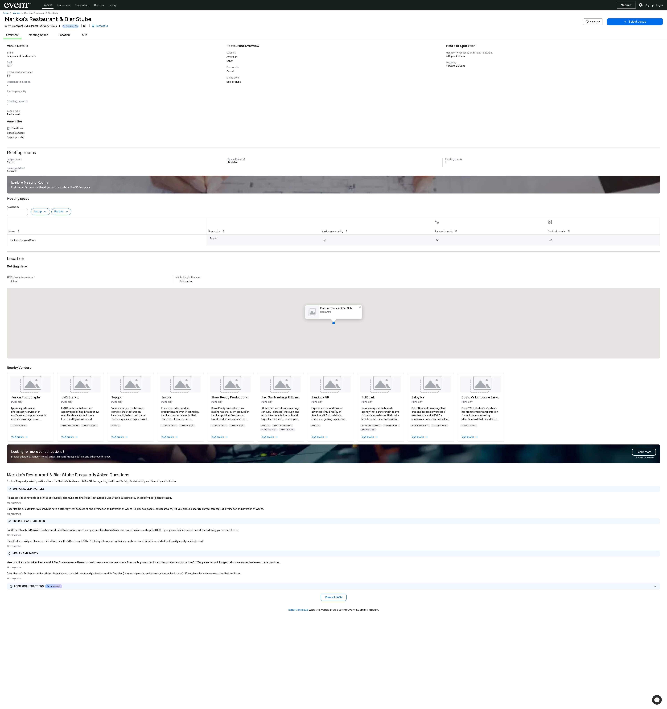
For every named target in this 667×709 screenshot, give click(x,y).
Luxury (113, 5)
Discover (99, 5)
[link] (30, 384)
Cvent (6, 13)
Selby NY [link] (418, 397)
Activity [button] (115, 425)
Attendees (13, 206)
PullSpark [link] (368, 397)
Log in (659, 5)
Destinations (82, 5)
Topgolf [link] (117, 397)
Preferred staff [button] (186, 425)
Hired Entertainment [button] (282, 425)
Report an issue (298, 609)
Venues (48, 5)
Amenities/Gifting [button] (70, 425)
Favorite (595, 21)
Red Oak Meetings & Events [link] (280, 397)
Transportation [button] (468, 425)
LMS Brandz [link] (70, 397)
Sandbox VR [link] (320, 397)
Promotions (63, 5)
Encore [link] (166, 397)
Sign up (649, 5)
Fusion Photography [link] (26, 397)
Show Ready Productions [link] (229, 397)
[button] (24, 211)
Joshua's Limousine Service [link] (481, 397)
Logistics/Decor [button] (19, 425)
